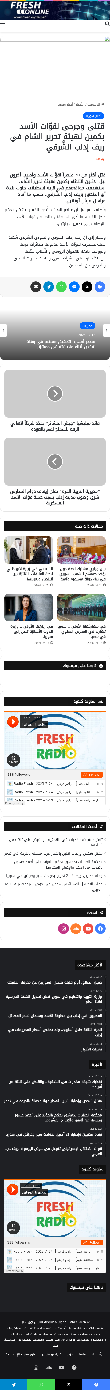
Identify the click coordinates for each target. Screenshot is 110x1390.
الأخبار (80, 104)
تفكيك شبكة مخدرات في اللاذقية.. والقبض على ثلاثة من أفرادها (56, 842)
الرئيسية (94, 104)
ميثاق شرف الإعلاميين (21, 1354)
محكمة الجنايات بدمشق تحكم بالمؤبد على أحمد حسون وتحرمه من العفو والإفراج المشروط (58, 864)
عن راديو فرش (53, 1354)
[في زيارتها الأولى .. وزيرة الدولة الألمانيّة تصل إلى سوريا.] (28, 607)
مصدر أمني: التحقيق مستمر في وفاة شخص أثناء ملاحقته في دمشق (60, 344)
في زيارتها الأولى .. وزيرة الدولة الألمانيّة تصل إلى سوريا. (31, 631)
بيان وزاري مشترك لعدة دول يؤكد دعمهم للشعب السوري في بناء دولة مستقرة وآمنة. (82, 574)
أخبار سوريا (65, 104)
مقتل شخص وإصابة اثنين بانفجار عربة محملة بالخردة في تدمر (54, 853)
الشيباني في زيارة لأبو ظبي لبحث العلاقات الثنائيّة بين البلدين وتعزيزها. (30, 574)
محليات (87, 325)
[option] (55, 330)
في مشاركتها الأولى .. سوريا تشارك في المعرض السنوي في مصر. (81, 631)
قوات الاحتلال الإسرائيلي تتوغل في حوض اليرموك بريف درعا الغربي (54, 887)
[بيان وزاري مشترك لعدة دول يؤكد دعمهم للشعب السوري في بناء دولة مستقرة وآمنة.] (81, 550)
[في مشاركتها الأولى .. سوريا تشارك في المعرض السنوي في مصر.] (81, 607)
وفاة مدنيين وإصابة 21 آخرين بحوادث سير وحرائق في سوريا (54, 875)
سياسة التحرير (77, 1354)
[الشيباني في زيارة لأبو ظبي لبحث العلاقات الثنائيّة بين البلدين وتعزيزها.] (28, 550)
